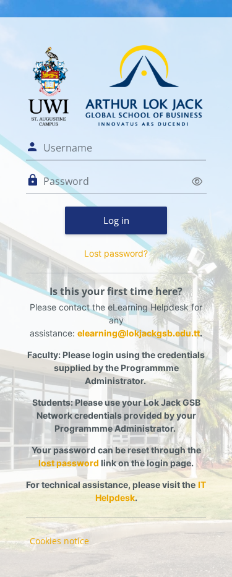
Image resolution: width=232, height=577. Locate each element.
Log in (116, 220)
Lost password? (116, 253)
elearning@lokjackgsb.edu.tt (138, 333)
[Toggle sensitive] (197, 181)
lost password (68, 463)
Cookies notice (59, 541)
